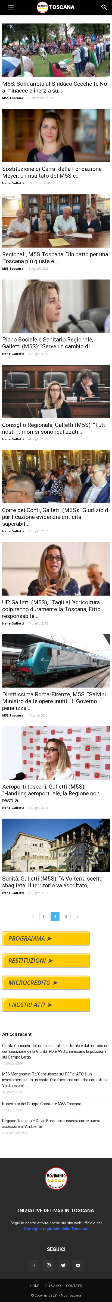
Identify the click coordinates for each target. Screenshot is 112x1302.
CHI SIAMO (53, 1285)
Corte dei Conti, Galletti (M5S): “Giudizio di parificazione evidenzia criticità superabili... (56, 517)
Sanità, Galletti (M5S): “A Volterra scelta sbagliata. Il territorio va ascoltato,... (52, 882)
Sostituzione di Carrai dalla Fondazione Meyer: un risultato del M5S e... (52, 172)
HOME (34, 1285)
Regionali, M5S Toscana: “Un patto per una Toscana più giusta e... (55, 257)
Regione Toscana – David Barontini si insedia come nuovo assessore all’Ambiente (51, 1124)
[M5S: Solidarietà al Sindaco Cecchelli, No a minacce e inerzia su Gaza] (56, 50)
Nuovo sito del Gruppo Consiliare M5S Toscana (41, 1104)
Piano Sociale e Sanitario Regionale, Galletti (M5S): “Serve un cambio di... (48, 343)
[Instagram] (48, 1265)
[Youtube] (78, 1265)
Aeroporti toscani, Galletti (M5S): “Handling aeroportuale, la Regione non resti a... (50, 793)
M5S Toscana (12, 98)
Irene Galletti (13, 183)
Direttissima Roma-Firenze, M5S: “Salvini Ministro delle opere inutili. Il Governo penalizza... (54, 701)
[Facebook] (34, 1265)
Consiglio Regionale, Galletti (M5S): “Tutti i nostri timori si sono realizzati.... (56, 428)
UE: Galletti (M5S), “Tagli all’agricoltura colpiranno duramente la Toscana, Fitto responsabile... (51, 609)
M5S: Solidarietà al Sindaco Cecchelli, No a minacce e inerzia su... (54, 87)
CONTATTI (74, 1285)
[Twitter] (63, 1265)
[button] (104, 7)
